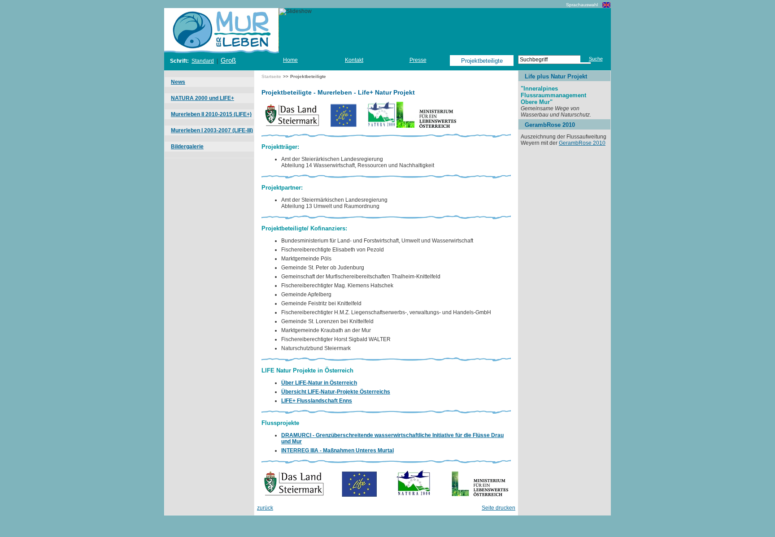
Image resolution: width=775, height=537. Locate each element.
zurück (265, 508)
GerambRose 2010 (582, 143)
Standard (203, 61)
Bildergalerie (187, 146)
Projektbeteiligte (482, 60)
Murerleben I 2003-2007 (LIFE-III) (212, 130)
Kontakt (354, 60)
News (178, 82)
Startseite (271, 76)
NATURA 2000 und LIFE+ (202, 98)
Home (290, 60)
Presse (418, 60)
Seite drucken (498, 508)
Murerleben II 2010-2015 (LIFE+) (211, 114)
